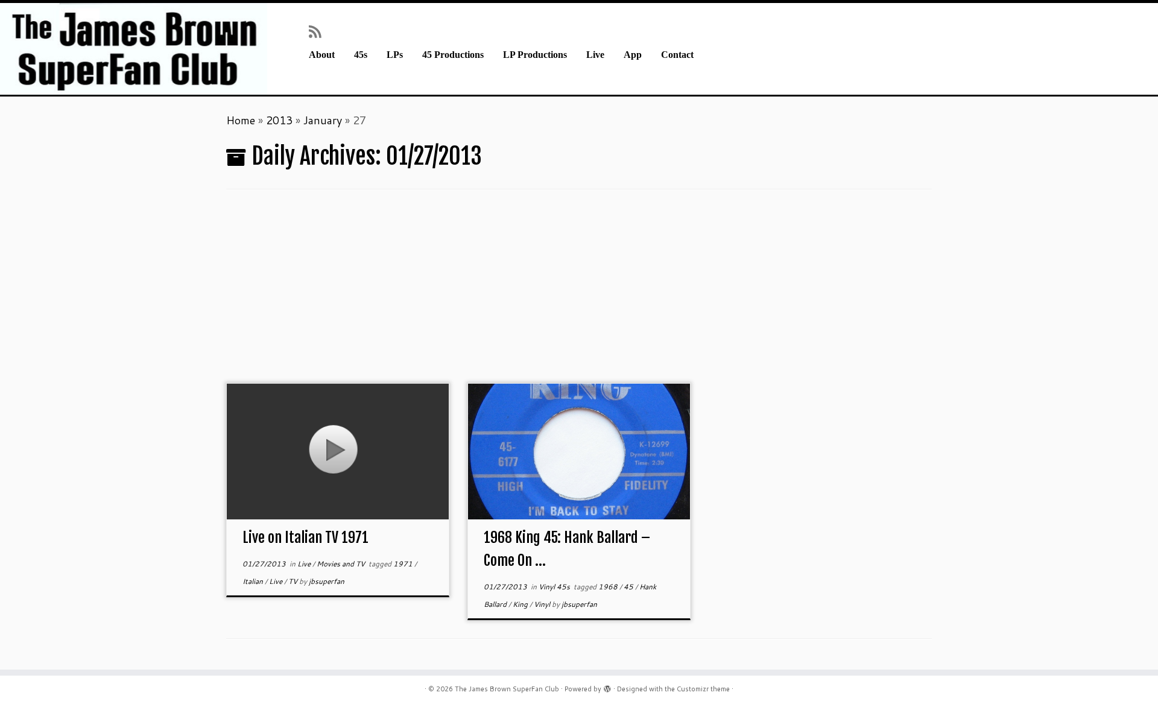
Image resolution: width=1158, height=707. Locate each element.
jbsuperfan (326, 581)
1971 (403, 564)
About (322, 54)
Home (240, 120)
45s (360, 54)
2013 (279, 120)
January (322, 120)
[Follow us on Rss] (319, 31)
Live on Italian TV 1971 (305, 537)
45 (629, 587)
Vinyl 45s (555, 587)
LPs (395, 54)
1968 (608, 587)
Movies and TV (342, 564)
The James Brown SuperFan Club (507, 689)
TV (293, 581)
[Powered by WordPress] (607, 686)
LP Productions (535, 54)
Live (595, 54)
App (633, 54)
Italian (253, 581)
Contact (677, 54)
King (521, 604)
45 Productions (453, 54)
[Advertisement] (579, 292)
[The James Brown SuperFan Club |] (133, 49)
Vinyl (543, 604)
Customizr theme (703, 689)
